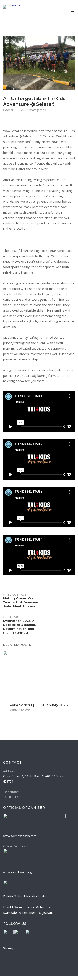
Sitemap (8, 948)
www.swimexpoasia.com (19, 836)
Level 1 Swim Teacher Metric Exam (28, 907)
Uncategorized (36, 110)
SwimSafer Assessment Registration (29, 912)
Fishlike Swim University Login (24, 896)
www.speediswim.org (17, 872)
